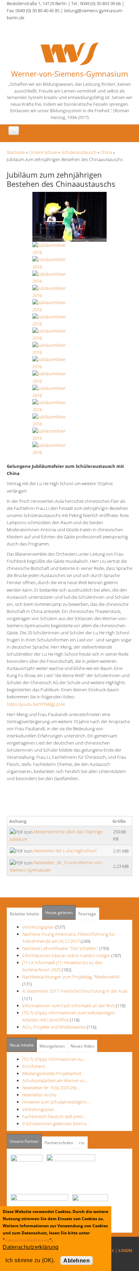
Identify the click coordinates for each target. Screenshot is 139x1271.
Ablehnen (76, 1261)
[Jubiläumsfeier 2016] (69, 216)
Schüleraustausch (78, 152)
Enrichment (33, 1066)
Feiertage (87, 914)
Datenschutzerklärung (27, 1240)
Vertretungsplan (38, 927)
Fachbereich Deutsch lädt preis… (54, 1116)
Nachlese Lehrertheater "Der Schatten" (60, 948)
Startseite (16, 152)
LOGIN (125, 1250)
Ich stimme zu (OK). (30, 1260)
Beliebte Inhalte (24, 914)
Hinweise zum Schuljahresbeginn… (56, 1102)
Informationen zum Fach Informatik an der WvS (68, 1005)
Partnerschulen (59, 1143)
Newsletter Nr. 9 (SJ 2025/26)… (51, 1088)
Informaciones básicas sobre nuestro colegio (66, 955)
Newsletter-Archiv (39, 1095)
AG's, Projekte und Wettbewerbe (54, 1027)
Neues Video (82, 1046)
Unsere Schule (43, 152)
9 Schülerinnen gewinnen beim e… (55, 1123)
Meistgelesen (52, 1046)
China (106, 152)
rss (82, 1143)
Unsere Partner (26, 1141)
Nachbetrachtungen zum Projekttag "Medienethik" (71, 977)
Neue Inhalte (22, 1045)
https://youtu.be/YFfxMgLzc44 (38, 704)
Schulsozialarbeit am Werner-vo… (55, 1080)
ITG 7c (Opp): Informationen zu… (54, 1059)
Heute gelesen (59, 912)
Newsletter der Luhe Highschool (65, 851)
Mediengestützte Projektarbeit (51, 1073)
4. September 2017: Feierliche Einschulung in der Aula (74, 991)
